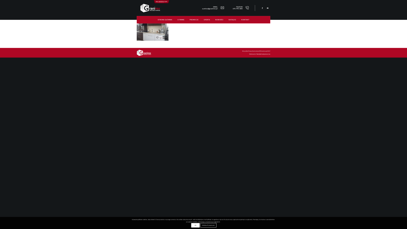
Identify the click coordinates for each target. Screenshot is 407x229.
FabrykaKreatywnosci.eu (263, 54)
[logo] (153, 8)
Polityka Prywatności (208, 225)
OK (195, 225)
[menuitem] (165, 19)
